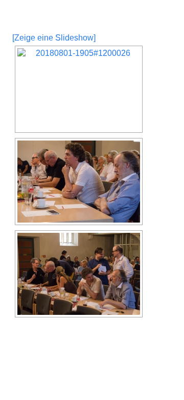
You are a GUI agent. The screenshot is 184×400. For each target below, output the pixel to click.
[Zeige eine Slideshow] (54, 37)
